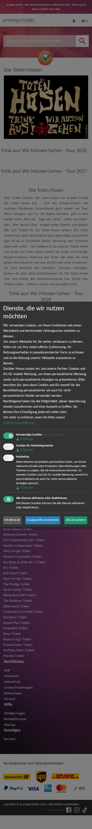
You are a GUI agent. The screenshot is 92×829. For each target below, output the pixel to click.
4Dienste (24, 439)
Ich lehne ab (12, 520)
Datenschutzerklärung (18, 423)
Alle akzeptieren (76, 520)
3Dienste (24, 450)
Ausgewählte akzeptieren (43, 520)
